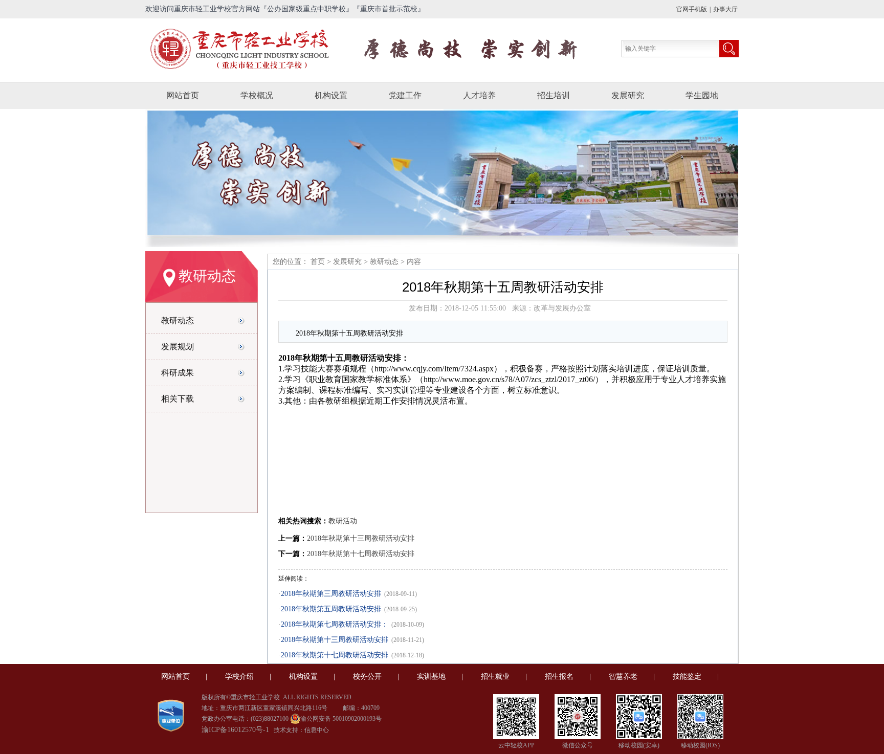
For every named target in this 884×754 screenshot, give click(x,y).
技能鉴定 (687, 676)
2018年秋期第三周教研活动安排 (331, 593)
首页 (316, 261)
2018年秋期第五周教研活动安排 (331, 609)
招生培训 (553, 95)
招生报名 (559, 676)
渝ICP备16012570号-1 (235, 730)
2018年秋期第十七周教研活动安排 (360, 554)
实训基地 (431, 676)
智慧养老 (623, 676)
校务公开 (367, 676)
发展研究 (627, 95)
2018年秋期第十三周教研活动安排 (360, 538)
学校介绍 (239, 676)
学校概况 (256, 95)
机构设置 (331, 95)
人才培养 (479, 95)
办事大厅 (725, 9)
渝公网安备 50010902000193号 (341, 718)
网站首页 (182, 95)
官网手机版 (691, 9)
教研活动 (342, 521)
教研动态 (384, 261)
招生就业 (495, 676)
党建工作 (405, 95)
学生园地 (702, 95)
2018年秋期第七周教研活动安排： (334, 624)
